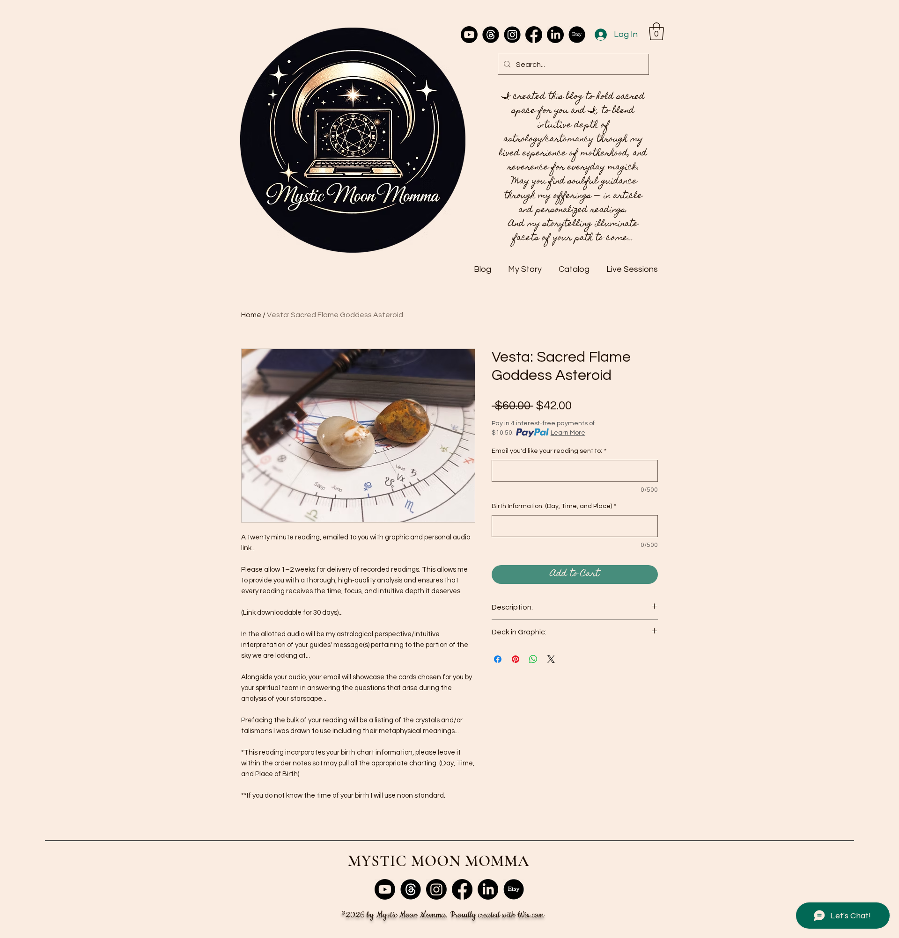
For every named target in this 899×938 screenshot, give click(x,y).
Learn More (568, 432)
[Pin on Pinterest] (515, 659)
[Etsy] (576, 34)
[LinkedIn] (555, 34)
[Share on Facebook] (497, 659)
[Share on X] (551, 659)
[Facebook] (533, 34)
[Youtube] (469, 34)
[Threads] (490, 34)
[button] (656, 31)
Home (251, 315)
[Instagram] (512, 34)
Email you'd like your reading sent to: (549, 451)
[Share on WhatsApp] (533, 659)
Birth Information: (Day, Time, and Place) (554, 506)
